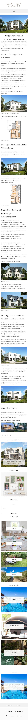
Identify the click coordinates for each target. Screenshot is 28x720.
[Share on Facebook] (2, 435)
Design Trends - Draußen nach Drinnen (14, 651)
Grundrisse (21, 39)
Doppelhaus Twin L (8, 220)
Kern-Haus (23, 45)
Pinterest (11, 716)
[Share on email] (10, 435)
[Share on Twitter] (5, 435)
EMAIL (20, 716)
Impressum (19, 705)
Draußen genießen (14, 625)
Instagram (20, 711)
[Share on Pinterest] (8, 435)
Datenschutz (9, 705)
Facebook (9, 711)
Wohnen (15, 39)
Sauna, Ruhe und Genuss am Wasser (14, 598)
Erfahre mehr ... (14, 499)
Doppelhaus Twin (5, 256)
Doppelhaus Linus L (13, 61)
